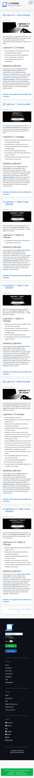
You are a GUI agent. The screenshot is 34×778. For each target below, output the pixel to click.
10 (28, 609)
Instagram (10, 740)
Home (7, 665)
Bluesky (9, 725)
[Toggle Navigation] (31, 2)
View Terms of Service (21, 774)
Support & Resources (11, 704)
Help (6, 679)
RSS (8, 737)
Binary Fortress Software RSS (23, 94)
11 (30, 609)
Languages (8, 676)
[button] (11, 4)
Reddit (9, 734)
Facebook (10, 723)
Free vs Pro (8, 671)
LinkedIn (9, 731)
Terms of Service (10, 710)
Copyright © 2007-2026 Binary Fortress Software (17, 751)
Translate (11, 638)
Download (8, 668)
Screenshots (9, 674)
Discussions (8, 698)
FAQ (6, 701)
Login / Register (11, 651)
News (7, 695)
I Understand (10, 774)
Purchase (11, 646)
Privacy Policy (9, 707)
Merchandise (9, 682)
